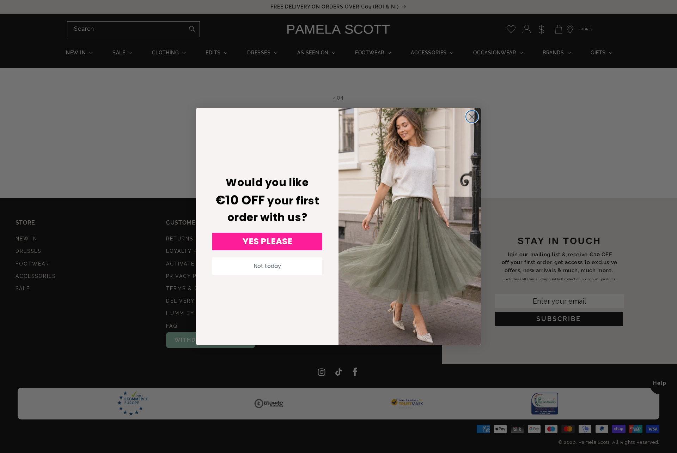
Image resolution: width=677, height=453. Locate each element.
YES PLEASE (267, 241)
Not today (267, 266)
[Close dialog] (472, 117)
